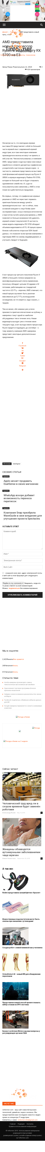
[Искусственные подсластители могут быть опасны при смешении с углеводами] (22, 908)
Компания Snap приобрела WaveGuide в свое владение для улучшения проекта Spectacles (23, 515)
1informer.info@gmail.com (28, 1120)
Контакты (30, 1124)
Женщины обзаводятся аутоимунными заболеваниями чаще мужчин (21, 852)
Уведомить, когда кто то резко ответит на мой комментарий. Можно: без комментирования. (21, 585)
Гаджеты (6, 476)
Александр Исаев (8, 813)
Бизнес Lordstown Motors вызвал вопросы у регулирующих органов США (21, 1032)
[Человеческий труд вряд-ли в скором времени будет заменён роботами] (22, 786)
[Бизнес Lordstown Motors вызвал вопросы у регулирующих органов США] (22, 1020)
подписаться (14, 588)
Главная (12, 1124)
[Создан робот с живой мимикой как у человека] (22, 936)
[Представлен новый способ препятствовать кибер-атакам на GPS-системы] (22, 991)
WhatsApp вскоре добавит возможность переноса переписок (19, 498)
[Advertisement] (22, 116)
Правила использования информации (22, 1126)
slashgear (16, 464)
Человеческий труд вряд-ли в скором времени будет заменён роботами (21, 806)
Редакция (21, 1124)
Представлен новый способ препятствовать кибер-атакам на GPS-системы (21, 1004)
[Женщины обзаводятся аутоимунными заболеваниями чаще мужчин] (22, 832)
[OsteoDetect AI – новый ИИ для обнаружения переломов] (22, 963)
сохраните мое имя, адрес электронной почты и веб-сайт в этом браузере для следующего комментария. (22, 575)
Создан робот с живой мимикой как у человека (22, 948)
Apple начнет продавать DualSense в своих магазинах (21, 482)
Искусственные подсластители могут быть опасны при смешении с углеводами (21, 920)
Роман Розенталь (14, 67)
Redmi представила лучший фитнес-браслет (21, 893)
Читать (15, 666)
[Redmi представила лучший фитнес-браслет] (22, 881)
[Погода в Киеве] (22, 717)
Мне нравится (18, 659)
